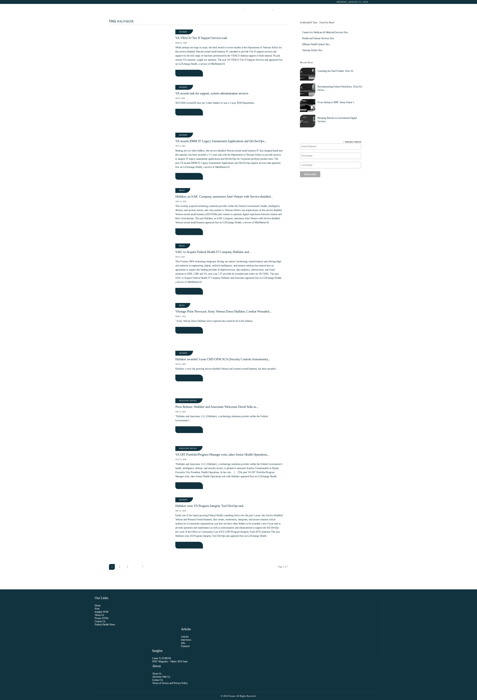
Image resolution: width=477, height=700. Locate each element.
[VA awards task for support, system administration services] (140, 106)
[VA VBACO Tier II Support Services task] (140, 51)
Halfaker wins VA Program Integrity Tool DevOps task (209, 506)
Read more (186, 73)
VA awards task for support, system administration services (211, 93)
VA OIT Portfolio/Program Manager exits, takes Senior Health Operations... (222, 454)
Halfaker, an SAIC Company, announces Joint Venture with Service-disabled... (224, 196)
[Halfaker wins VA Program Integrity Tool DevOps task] (140, 518)
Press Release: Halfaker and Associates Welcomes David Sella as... (216, 407)
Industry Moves (188, 401)
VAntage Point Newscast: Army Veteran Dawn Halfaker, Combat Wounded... (223, 311)
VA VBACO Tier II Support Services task (201, 38)
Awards (183, 32)
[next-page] (150, 567)
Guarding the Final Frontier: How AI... (336, 71)
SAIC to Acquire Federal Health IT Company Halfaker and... (213, 252)
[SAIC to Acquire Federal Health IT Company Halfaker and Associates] (140, 265)
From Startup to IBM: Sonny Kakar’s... (337, 102)
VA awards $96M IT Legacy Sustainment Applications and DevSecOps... (220, 141)
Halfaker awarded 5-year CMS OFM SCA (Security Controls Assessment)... (222, 359)
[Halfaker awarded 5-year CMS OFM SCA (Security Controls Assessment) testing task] (140, 372)
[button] (362, 10)
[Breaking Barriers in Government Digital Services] (307, 121)
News (182, 190)
